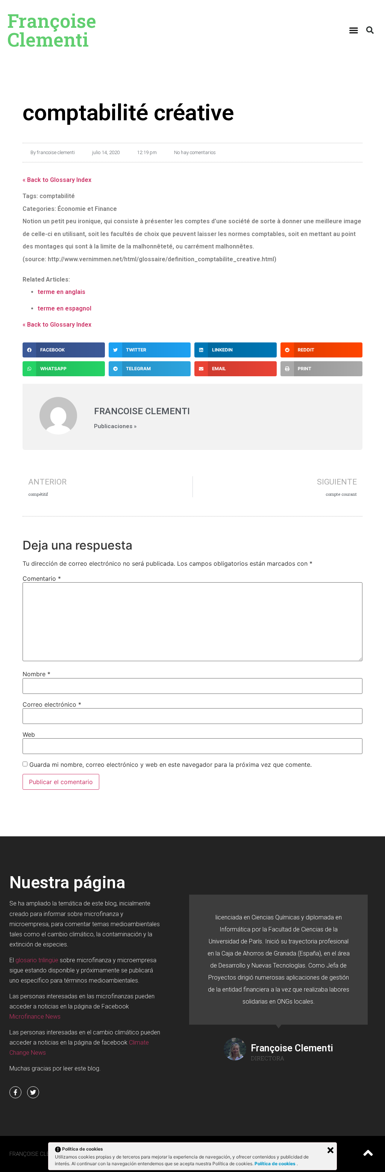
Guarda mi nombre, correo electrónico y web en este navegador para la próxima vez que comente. (170, 765)
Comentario (42, 578)
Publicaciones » (115, 426)
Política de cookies (276, 1163)
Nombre (36, 674)
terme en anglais (61, 291)
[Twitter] (33, 1092)
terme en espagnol (64, 308)
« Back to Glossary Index (57, 179)
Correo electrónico (52, 704)
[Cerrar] (330, 1150)
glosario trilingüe (36, 960)
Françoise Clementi (52, 30)
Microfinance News (35, 1016)
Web (29, 734)
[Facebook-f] (15, 1092)
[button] (354, 30)
